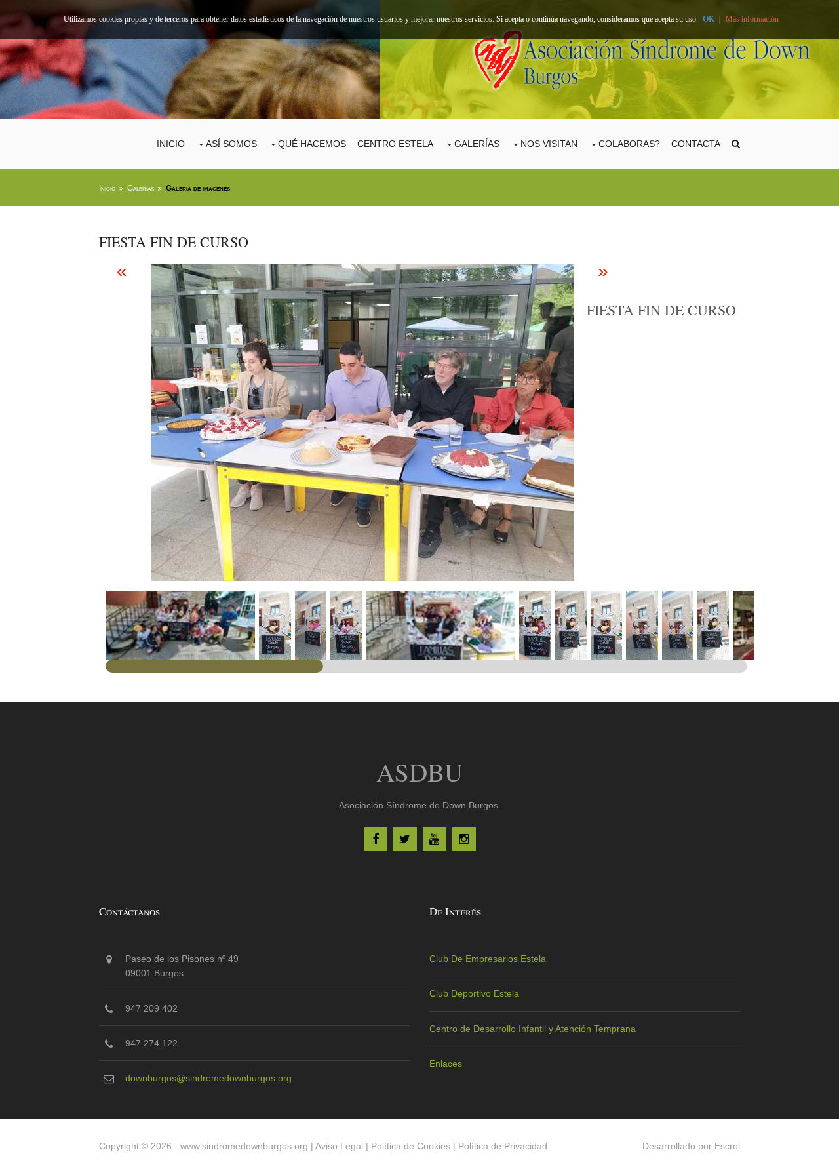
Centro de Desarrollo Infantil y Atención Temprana (532, 1029)
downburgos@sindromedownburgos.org (208, 1078)
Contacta (695, 143)
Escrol (727, 1146)
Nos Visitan (548, 143)
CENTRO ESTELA (395, 143)
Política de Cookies (410, 1146)
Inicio (171, 143)
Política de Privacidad (502, 1146)
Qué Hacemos (312, 143)
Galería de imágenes (198, 188)
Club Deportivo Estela (474, 993)
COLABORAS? (629, 143)
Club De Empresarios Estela (487, 958)
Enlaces (445, 1063)
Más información (752, 19)
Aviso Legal (339, 1146)
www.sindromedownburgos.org (244, 1146)
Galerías (476, 143)
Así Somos (231, 143)
